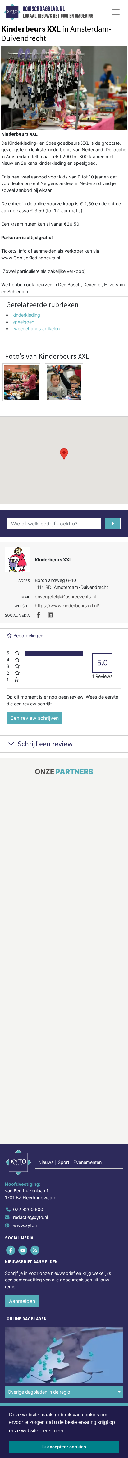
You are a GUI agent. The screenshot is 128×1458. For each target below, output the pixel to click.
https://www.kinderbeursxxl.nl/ (67, 605)
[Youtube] (23, 1250)
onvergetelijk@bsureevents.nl (65, 596)
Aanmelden (22, 1301)
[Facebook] (11, 1250)
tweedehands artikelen (36, 328)
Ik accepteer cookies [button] (64, 1446)
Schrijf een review (44, 744)
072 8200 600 (28, 1209)
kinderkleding (26, 315)
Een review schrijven (35, 718)
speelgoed (23, 321)
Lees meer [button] (52, 1430)
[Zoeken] (113, 523)
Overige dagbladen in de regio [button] (39, 1392)
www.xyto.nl (26, 1225)
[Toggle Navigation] (116, 12)
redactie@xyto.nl (30, 1217)
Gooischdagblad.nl (44, 9)
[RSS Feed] (35, 1250)
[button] (64, 454)
